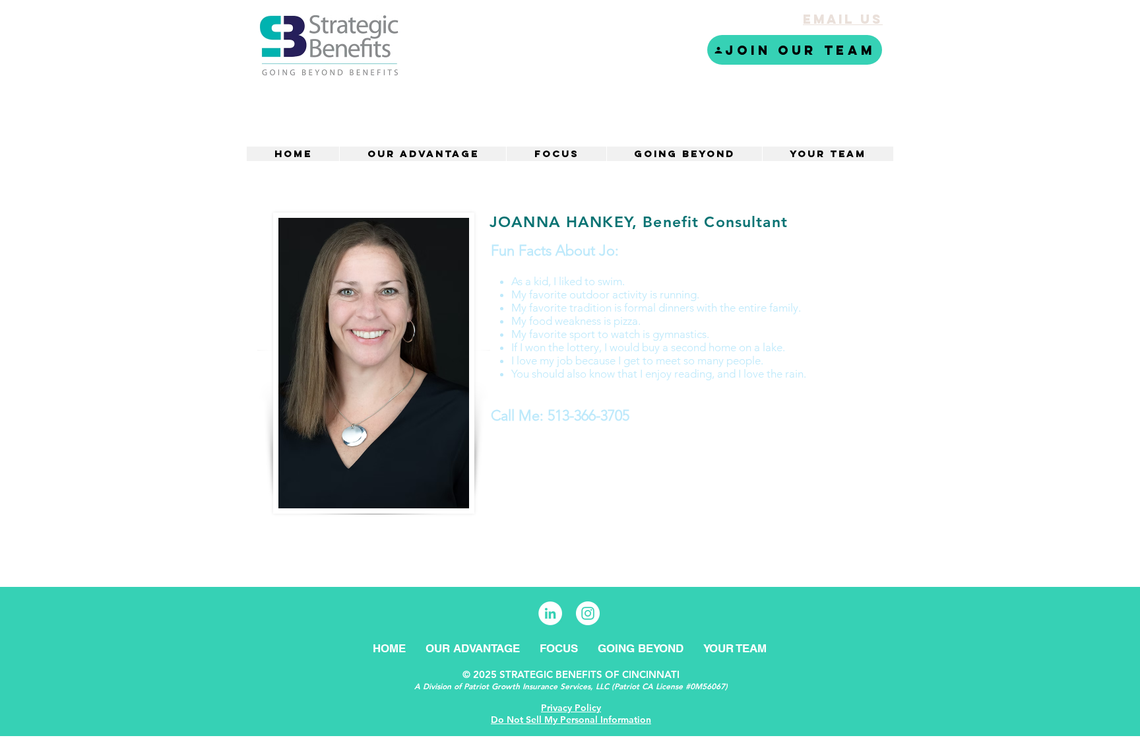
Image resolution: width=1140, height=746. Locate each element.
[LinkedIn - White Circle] (550, 613)
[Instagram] (588, 613)
